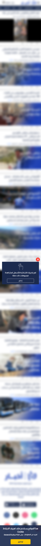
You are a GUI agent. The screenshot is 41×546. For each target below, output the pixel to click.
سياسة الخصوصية (10, 534)
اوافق (20, 542)
